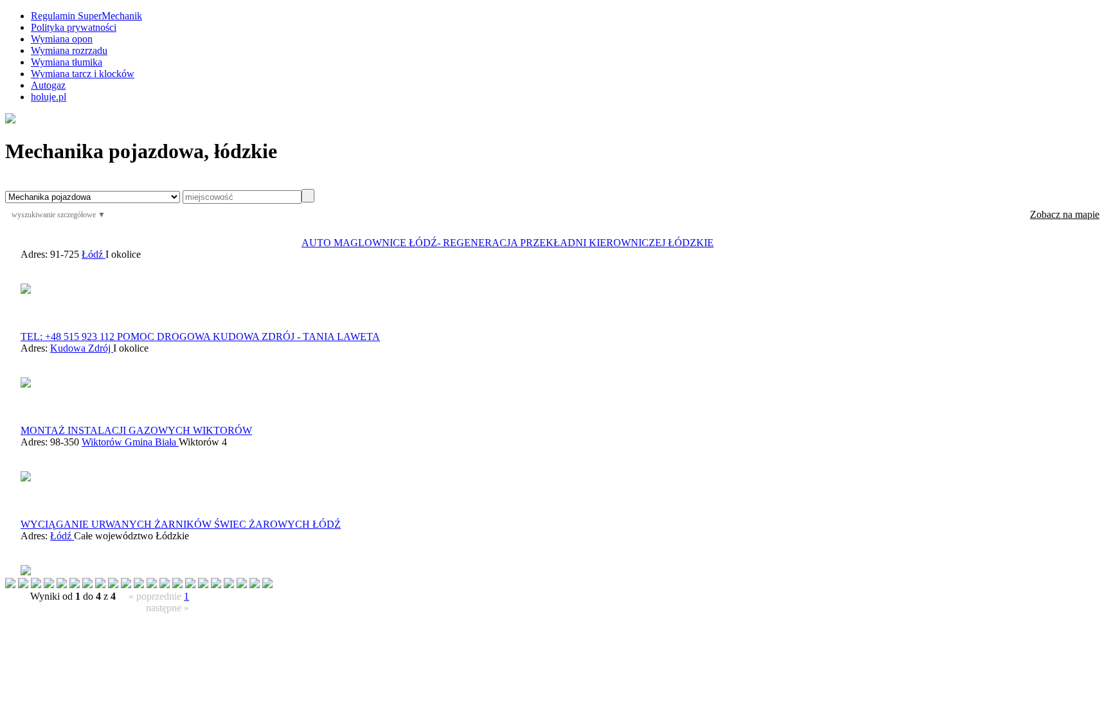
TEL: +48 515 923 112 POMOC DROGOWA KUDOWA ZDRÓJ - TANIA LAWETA (200, 336)
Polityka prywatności (73, 27)
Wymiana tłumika (66, 62)
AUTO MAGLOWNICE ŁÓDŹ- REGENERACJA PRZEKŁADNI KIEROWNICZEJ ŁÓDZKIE (508, 242)
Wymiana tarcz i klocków (82, 73)
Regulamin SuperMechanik (86, 15)
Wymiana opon (62, 38)
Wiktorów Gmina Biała (130, 441)
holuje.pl (48, 96)
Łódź (93, 254)
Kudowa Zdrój (81, 348)
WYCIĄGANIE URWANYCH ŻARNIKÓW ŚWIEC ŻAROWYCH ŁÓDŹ (181, 524)
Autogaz (48, 85)
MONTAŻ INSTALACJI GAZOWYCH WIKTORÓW (136, 430)
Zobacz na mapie (1064, 214)
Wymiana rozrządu (69, 50)
